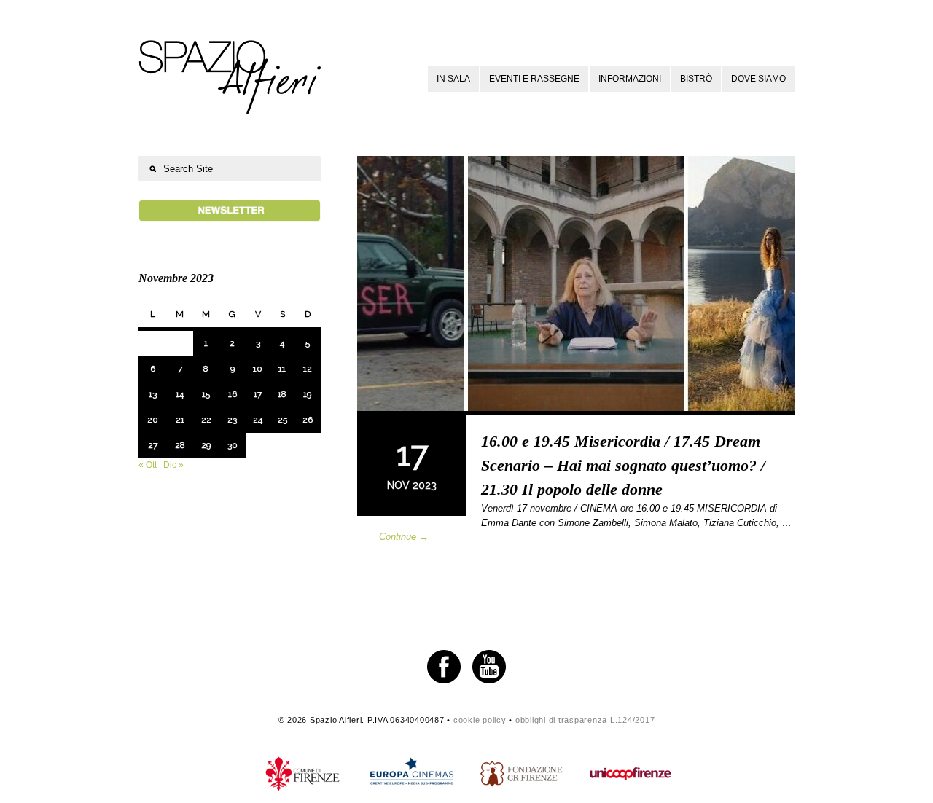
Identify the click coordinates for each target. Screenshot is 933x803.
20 (152, 420)
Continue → (404, 536)
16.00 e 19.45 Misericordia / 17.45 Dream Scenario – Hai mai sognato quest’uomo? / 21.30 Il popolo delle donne (623, 465)
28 (180, 445)
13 (153, 394)
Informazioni (629, 78)
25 (282, 420)
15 (206, 394)
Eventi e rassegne (534, 78)
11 (282, 369)
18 (282, 394)
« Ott (147, 465)
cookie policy (480, 720)
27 (152, 445)
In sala (453, 78)
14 (180, 394)
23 (232, 420)
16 (232, 394)
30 (232, 445)
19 (307, 394)
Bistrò (696, 78)
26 (307, 420)
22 (206, 420)
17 (258, 394)
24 (257, 420)
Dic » (173, 465)
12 (307, 369)
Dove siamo (758, 78)
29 (206, 445)
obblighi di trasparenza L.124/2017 (585, 720)
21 (180, 420)
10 (257, 369)
